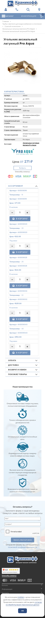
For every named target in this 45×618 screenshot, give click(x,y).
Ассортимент (15, 186)
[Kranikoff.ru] (22, 3)
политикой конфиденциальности (22, 547)
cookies (21, 597)
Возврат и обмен (17, 369)
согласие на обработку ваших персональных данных (24, 603)
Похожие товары (17, 374)
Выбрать (22, 168)
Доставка (13, 365)
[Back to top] (42, 614)
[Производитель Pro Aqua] (22, 151)
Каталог (5, 585)
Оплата (12, 360)
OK (22, 611)
